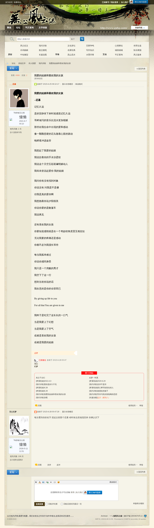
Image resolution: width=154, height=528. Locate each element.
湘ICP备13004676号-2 (133, 516)
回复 (40, 405)
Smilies (58, 482)
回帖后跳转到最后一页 (73, 504)
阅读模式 (79, 84)
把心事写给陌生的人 (105, 388)
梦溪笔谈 (40, 381)
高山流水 (71, 55)
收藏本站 (17, 2)
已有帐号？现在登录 (110, 2)
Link (47, 482)
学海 (57, 47)
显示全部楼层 (67, 84)
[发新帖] (13, 68)
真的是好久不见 (50, 384)
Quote (50, 482)
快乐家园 (137, 50)
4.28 (46, 388)
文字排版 (43, 27)
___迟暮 (12, 84)
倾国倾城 (119, 50)
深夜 (46, 398)
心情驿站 (119, 46)
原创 (10, 47)
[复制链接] (38, 78)
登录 (72, 492)
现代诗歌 (43, 46)
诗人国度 (32, 63)
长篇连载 (43, 55)
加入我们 (124, 2)
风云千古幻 (40, 378)
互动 (104, 47)
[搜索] (82, 39)
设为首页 (9, 2)
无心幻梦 (13, 412)
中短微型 (24, 55)
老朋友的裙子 (102, 391)
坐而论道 (137, 46)
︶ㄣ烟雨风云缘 (7, 63)
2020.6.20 (101, 381)
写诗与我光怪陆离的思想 (107, 394)
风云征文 (24, 46)
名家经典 (71, 50)
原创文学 (22, 63)
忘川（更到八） (103, 398)
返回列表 (141, 69)
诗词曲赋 (24, 50)
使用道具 (132, 405)
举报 (141, 405)
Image (43, 482)
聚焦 (9, 27)
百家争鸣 (90, 46)
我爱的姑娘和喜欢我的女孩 (60, 63)
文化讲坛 (71, 46)
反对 (58, 465)
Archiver (104, 516)
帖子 (73, 39)
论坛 (18, 27)
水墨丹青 (90, 55)
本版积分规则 (138, 503)
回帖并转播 (52, 504)
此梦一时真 (93, 378)
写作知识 (90, 50)
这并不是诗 (101, 384)
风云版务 (137, 55)
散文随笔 (43, 50)
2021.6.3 (47, 381)
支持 (49, 465)
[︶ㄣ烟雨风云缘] (33, 23)
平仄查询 (29, 27)
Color (39, 482)
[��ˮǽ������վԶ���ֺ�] (145, 516)
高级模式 (113, 482)
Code (54, 482)
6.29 (46, 391)
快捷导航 (138, 28)
